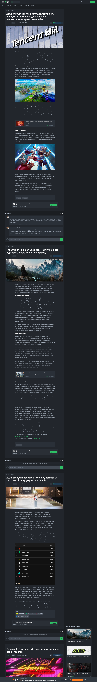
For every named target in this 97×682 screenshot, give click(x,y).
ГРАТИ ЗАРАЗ (77, 679)
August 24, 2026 (36, 438)
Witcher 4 (20, 445)
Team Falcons (31, 613)
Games (19, 198)
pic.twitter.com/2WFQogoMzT (22, 436)
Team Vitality (21, 613)
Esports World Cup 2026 (23, 616)
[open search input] (81, 2)
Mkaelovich (9, 484)
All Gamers (40, 613)
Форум (33, 5)
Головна (9, 5)
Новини (15, 5)
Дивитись (53, 205)
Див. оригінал (28, 224)
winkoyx (8, 22)
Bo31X (66, 679)
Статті (21, 5)
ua (86, 2)
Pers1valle (8, 256)
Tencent (25, 198)
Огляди (27, 5)
